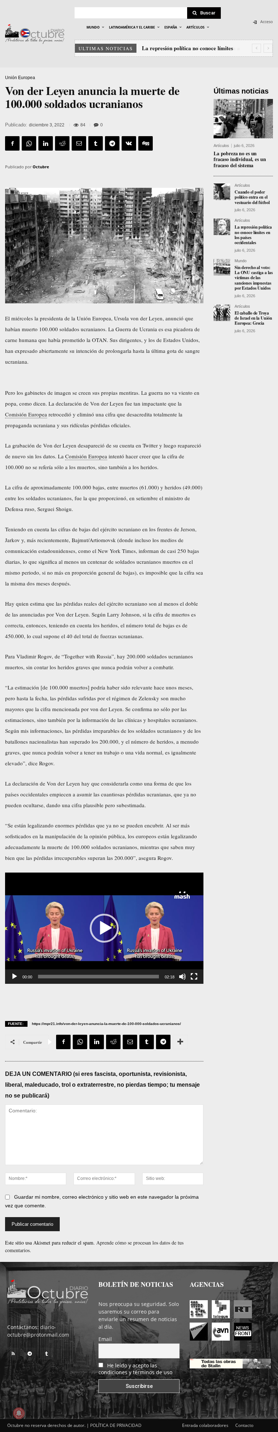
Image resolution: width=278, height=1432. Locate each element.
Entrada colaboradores (205, 1425)
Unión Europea (20, 77)
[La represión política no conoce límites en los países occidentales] (222, 227)
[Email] (79, 143)
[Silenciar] (182, 976)
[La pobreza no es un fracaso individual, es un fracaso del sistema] (243, 118)
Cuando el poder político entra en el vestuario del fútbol (252, 197)
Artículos (221, 146)
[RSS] (13, 1353)
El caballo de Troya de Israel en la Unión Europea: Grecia (253, 318)
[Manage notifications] (19, 1413)
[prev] (256, 48)
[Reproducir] (14, 976)
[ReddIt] (62, 143)
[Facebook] (12, 143)
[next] (268, 48)
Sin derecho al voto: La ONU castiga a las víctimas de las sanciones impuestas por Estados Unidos (254, 277)
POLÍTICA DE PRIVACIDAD (116, 1425)
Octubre (41, 166)
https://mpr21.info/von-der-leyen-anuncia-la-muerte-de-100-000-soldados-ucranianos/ (106, 1024)
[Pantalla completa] (194, 976)
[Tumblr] (95, 143)
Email (105, 1339)
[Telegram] (112, 143)
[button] (104, 928)
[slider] (98, 976)
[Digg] (145, 143)
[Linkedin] (45, 143)
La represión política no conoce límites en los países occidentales (253, 235)
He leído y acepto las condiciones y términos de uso (135, 1369)
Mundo (241, 261)
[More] (180, 1042)
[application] (104, 928)
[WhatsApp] (29, 143)
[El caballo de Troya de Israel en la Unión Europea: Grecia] (222, 312)
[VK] (129, 143)
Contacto (244, 1425)
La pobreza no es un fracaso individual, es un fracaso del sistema (240, 159)
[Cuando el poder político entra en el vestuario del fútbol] (222, 191)
